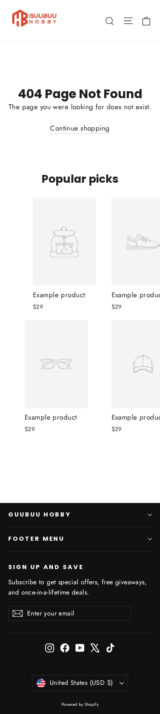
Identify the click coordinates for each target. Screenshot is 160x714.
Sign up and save (46, 567)
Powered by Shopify (80, 704)
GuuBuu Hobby (39, 514)
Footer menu (36, 539)
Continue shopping (80, 128)
